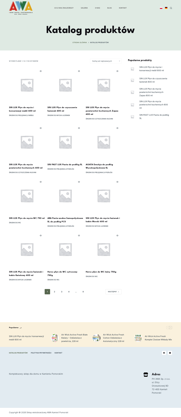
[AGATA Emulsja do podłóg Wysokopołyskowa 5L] (103, 142)
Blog (109, 8)
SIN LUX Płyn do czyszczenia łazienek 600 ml (153, 80)
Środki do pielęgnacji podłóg (60, 169)
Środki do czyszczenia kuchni (99, 119)
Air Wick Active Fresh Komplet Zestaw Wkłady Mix (158, 338)
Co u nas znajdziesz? (64, 8)
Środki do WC (15, 223)
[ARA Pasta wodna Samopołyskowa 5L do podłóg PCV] (65, 195)
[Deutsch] (166, 8)
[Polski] (161, 8)
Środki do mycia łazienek (58, 115)
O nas (97, 8)
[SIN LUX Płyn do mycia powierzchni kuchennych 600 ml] (27, 142)
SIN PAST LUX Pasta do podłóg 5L (64, 165)
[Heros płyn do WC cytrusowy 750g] (65, 249)
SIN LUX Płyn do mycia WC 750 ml (27, 218)
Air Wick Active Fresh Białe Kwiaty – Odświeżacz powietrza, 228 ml (74, 338)
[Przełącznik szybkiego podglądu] (41, 71)
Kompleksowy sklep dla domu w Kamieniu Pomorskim (36, 373)
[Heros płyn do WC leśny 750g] (103, 249)
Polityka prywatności (41, 353)
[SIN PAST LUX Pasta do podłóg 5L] (65, 142)
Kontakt (123, 8)
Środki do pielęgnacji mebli (21, 115)
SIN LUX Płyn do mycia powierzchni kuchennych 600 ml (153, 104)
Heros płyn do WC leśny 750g (101, 272)
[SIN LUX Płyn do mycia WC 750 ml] (27, 195)
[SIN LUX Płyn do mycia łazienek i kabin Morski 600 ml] (103, 195)
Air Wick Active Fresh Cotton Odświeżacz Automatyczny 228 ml (113, 338)
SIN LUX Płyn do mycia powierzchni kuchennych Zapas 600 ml (102, 111)
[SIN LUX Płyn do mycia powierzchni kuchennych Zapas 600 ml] (103, 85)
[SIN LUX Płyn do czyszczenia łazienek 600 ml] (65, 85)
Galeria (84, 8)
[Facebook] (164, 353)
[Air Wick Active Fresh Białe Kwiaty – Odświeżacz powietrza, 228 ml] (55, 338)
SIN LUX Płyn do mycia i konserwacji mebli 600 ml (151, 69)
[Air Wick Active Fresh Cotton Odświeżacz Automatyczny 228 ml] (96, 338)
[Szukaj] (171, 8)
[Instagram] (170, 353)
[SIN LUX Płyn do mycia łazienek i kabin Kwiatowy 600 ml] (27, 249)
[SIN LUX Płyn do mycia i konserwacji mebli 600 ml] (27, 85)
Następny (112, 292)
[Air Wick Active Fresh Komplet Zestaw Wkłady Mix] (138, 338)
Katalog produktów (18, 353)
